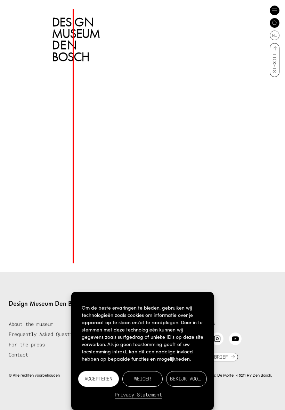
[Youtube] (235, 339)
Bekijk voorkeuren (188, 378)
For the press (27, 344)
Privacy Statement (138, 394)
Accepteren (98, 378)
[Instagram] (217, 339)
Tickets (274, 63)
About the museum (31, 324)
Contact (18, 354)
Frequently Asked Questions (45, 334)
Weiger (142, 378)
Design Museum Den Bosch (46, 303)
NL (274, 35)
